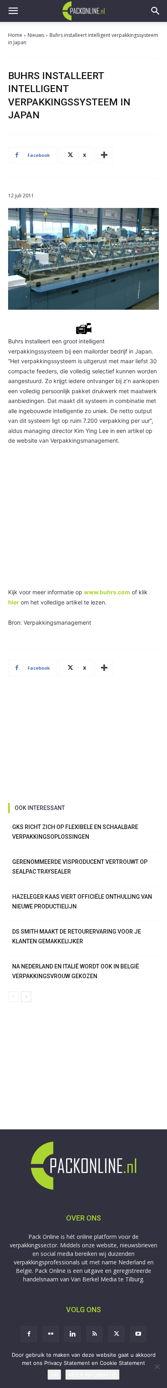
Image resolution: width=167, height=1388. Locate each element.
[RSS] (94, 1334)
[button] (13, 11)
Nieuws (36, 35)
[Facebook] (29, 1334)
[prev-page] (13, 997)
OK (54, 1374)
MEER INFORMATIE (92, 1374)
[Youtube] (138, 1334)
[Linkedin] (72, 1334)
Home (15, 35)
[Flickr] (51, 1334)
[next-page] (26, 997)
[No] (157, 1366)
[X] (116, 1334)
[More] (104, 155)
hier (13, 602)
